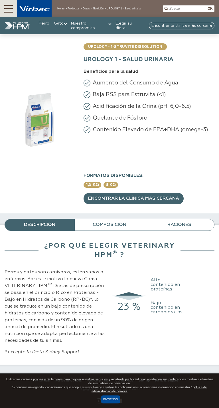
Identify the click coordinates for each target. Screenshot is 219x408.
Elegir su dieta (123, 25)
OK (210, 9)
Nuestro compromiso (83, 25)
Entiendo (110, 399)
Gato (59, 23)
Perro (44, 23)
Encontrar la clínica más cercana (133, 198)
